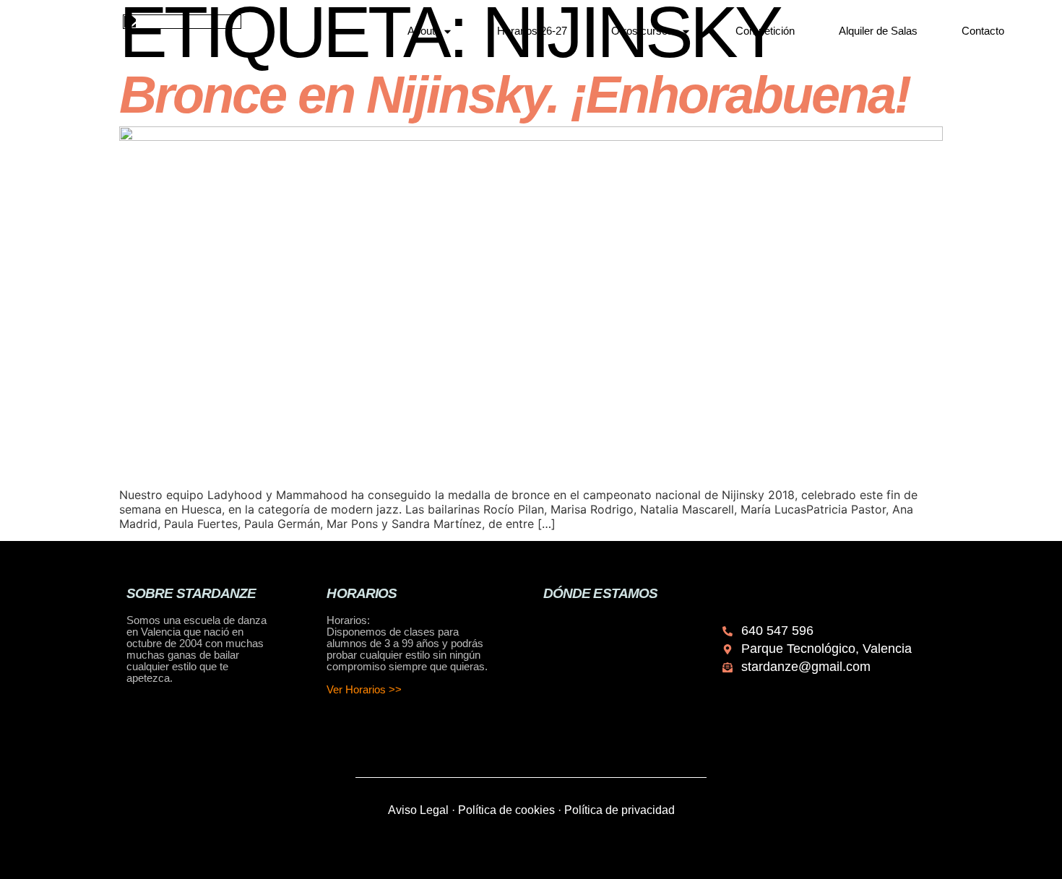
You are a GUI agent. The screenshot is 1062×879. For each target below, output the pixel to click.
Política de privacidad (619, 810)
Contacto (983, 31)
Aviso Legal (418, 810)
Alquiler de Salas (878, 31)
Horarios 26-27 (532, 31)
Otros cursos (642, 31)
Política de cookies (506, 810)
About (421, 31)
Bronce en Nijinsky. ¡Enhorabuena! (514, 95)
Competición (765, 31)
